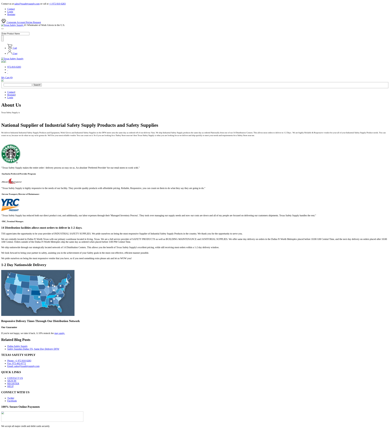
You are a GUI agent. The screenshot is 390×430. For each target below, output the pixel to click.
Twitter (10, 398)
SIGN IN (11, 381)
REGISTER (13, 383)
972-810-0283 (14, 67)
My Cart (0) (7, 77)
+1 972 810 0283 (57, 3)
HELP (10, 386)
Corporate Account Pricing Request (23, 22)
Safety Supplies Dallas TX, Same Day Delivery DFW (33, 349)
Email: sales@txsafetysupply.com (23, 366)
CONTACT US (15, 378)
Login (10, 11)
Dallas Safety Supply (17, 346)
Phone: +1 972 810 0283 (19, 360)
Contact (11, 9)
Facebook (12, 400)
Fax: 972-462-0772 (16, 363)
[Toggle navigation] (2, 28)
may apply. (59, 333)
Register (11, 14)
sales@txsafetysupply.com (27, 3)
